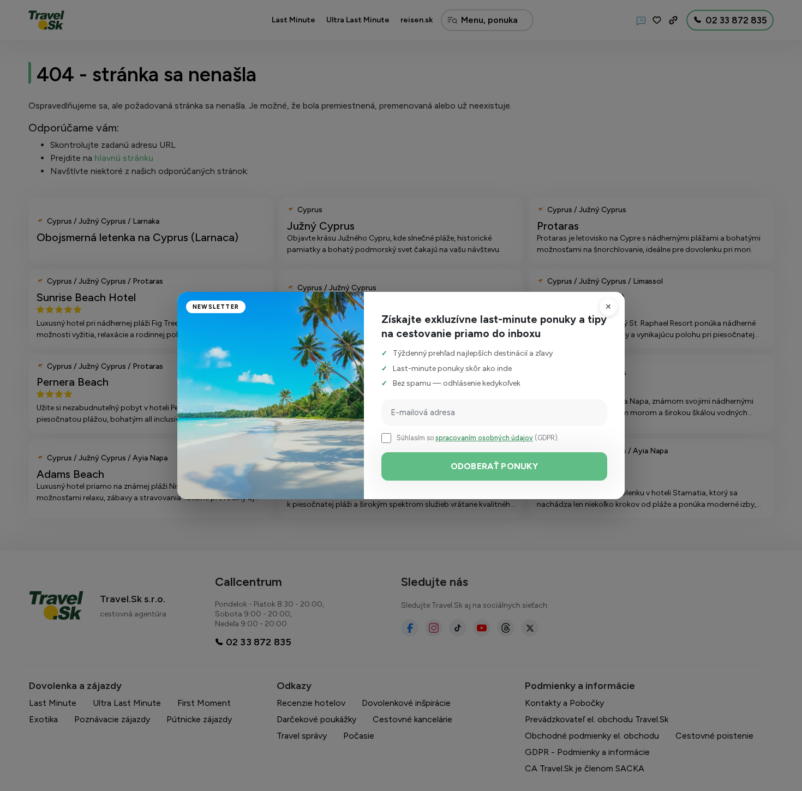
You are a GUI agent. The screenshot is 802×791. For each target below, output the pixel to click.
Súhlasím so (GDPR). (478, 438)
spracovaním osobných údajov (484, 438)
